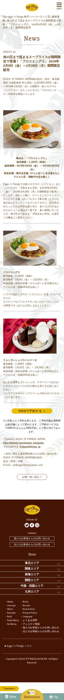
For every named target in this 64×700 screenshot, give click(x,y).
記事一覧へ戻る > (32, 477)
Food (9, 616)
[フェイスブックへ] (32, 525)
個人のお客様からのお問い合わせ (32, 538)
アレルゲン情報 (31, 624)
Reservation (29, 609)
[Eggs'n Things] (32, 9)
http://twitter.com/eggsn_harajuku (23, 442)
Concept (11, 605)
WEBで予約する (30, 411)
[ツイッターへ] (27, 525)
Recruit (26, 605)
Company (27, 616)
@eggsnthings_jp (30, 446)
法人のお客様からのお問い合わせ (32, 544)
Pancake (11, 612)
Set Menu (12, 624)
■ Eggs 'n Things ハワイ (18, 646)
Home (10, 601)
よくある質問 (30, 620)
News (26, 601)
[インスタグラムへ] (37, 525)
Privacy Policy (30, 612)
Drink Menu (13, 620)
